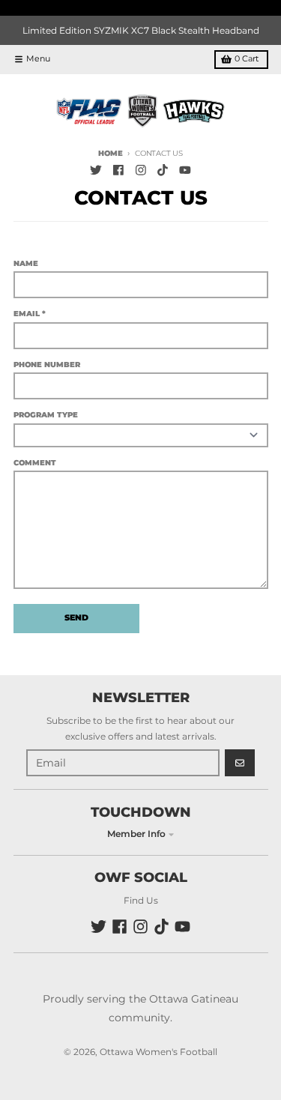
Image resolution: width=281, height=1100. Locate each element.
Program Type (45, 415)
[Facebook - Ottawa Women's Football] (118, 170)
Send (76, 618)
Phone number (46, 364)
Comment (34, 463)
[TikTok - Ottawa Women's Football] (163, 170)
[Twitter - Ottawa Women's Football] (96, 170)
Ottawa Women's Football (158, 1051)
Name (25, 263)
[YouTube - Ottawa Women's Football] (185, 170)
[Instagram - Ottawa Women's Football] (140, 170)
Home (110, 153)
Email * (29, 313)
